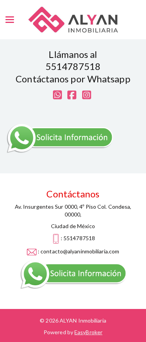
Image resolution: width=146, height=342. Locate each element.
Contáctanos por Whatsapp (73, 78)
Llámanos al (73, 54)
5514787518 (73, 66)
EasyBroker (88, 332)
